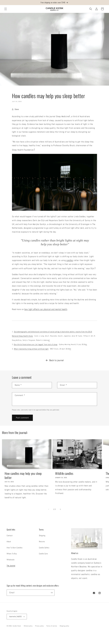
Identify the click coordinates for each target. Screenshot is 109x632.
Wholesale (10, 559)
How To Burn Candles (14, 547)
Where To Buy (12, 553)
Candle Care (43, 553)
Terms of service (51, 626)
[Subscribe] (51, 593)
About (9, 541)
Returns (42, 541)
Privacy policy (39, 626)
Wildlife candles (64, 473)
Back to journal (56, 360)
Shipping (42, 535)
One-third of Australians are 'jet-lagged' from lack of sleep (35, 344)
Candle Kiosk (17, 626)
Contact (10, 535)
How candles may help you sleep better (23, 475)
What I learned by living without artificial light (31, 349)
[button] (6, 9)
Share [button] (17, 109)
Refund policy (28, 626)
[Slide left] (49, 509)
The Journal (11, 565)
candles (69, 260)
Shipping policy (64, 626)
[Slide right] (60, 509)
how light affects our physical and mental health (45, 309)
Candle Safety (44, 547)
